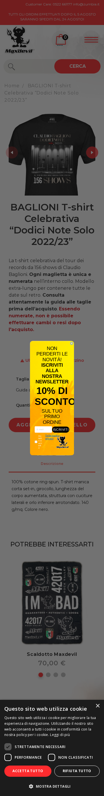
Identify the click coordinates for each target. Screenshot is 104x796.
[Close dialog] (71, 343)
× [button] (97, 706)
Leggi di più (60, 734)
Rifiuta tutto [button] (77, 770)
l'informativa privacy (52, 437)
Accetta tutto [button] (27, 770)
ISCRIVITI (60, 429)
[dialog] (52, 748)
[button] (52, 786)
